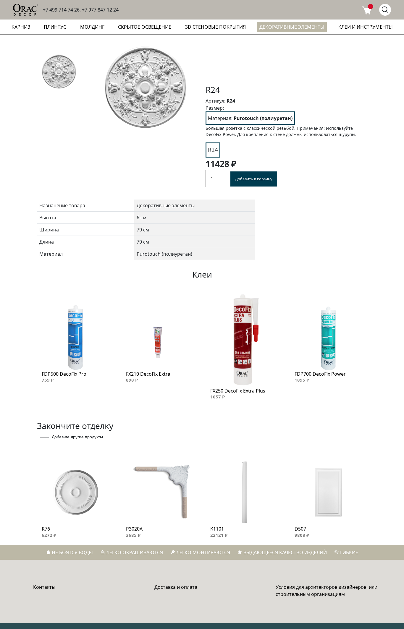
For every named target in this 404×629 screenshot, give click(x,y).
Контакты (44, 587)
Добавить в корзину (253, 178)
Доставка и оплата (175, 587)
